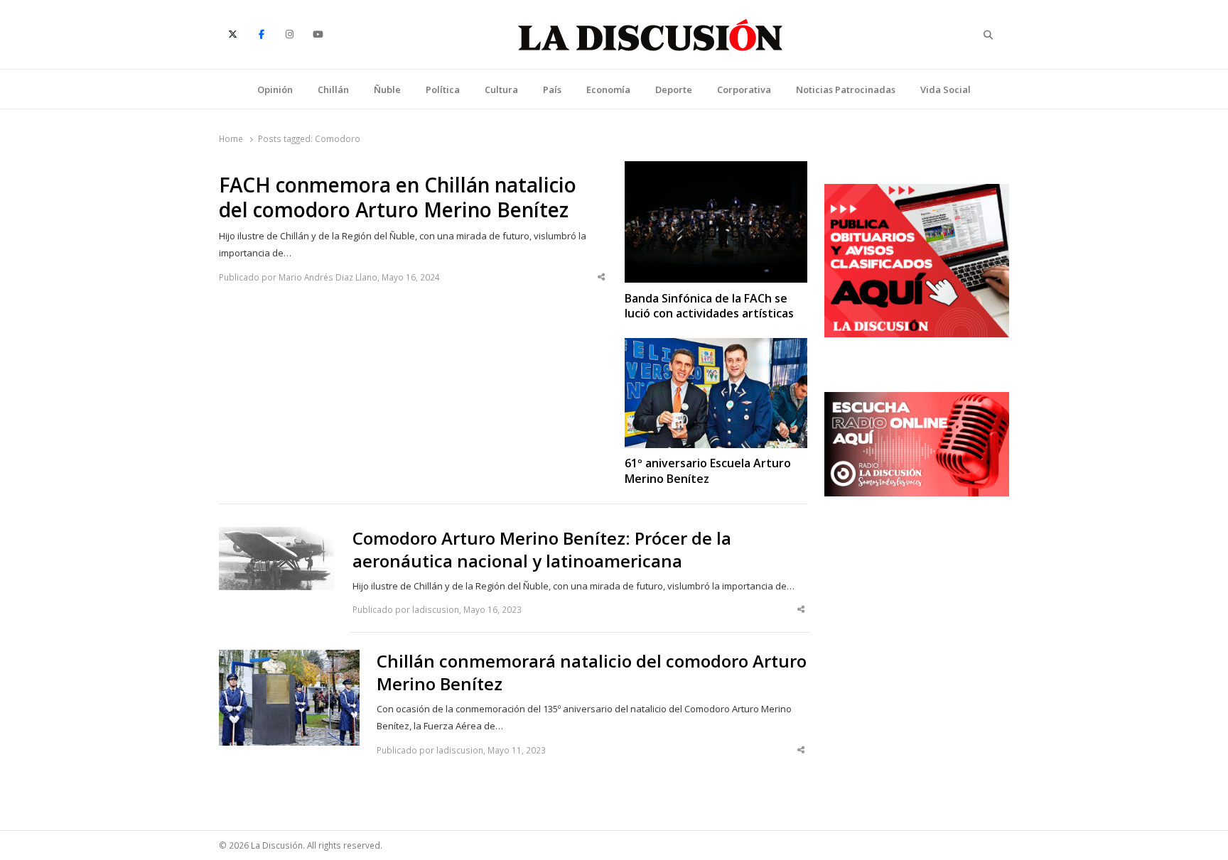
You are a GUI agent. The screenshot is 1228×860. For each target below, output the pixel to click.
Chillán (333, 89)
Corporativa (744, 89)
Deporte (673, 89)
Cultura (501, 89)
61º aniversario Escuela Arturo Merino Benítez (708, 471)
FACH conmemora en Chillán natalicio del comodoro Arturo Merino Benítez (397, 197)
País (552, 89)
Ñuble (387, 89)
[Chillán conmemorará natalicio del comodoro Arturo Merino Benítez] (289, 658)
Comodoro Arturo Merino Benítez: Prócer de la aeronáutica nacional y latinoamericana (541, 549)
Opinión (275, 89)
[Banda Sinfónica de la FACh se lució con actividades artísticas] (716, 169)
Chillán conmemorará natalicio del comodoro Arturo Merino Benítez (592, 672)
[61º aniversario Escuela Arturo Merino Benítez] (716, 346)
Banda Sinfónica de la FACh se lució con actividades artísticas (709, 306)
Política (443, 89)
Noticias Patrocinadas (845, 89)
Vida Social (945, 89)
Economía (608, 89)
